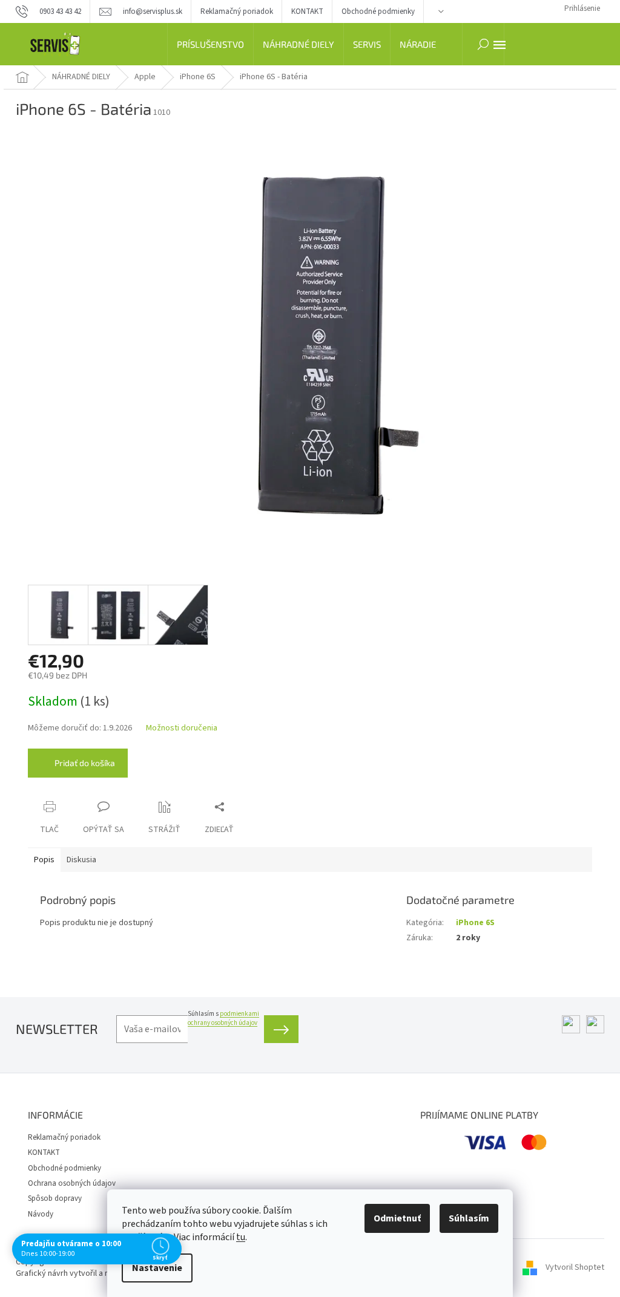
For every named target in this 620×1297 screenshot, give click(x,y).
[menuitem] (210, 44)
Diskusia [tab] (81, 860)
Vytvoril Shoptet (575, 1267)
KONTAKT (307, 11)
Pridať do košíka (84, 763)
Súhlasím (469, 1218)
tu (240, 1237)
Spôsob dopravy (55, 1198)
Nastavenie (157, 1268)
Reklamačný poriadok (236, 11)
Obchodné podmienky (378, 11)
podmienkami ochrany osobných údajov (223, 1018)
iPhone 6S (475, 923)
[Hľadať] (483, 44)
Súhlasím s (223, 1018)
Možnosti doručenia (181, 728)
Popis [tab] (44, 860)
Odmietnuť (397, 1218)
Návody (40, 1214)
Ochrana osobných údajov (72, 1183)
